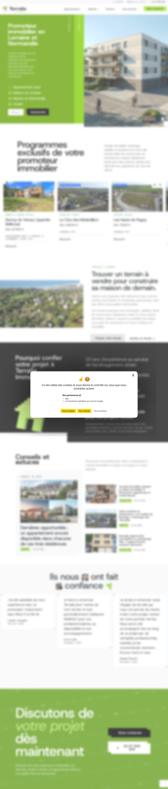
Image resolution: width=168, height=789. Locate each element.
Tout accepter (68, 411)
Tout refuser (84, 411)
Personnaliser (100, 411)
